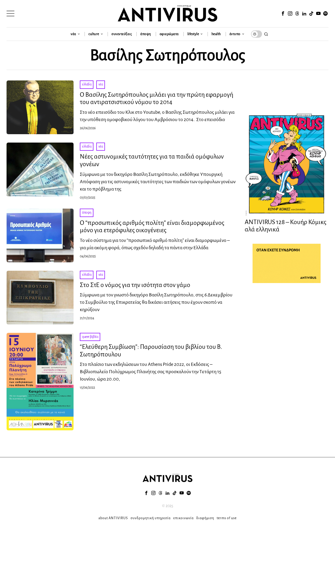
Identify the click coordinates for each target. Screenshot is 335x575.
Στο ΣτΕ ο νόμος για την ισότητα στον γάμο (135, 284)
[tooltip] (283, 13)
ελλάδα (86, 84)
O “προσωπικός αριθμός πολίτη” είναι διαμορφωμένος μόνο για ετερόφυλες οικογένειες (152, 226)
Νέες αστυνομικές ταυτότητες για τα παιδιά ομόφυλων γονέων (152, 160)
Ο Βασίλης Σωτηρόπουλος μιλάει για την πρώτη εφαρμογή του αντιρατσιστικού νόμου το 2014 (156, 98)
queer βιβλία (90, 337)
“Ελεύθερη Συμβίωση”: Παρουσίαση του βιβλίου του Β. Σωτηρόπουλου (151, 350)
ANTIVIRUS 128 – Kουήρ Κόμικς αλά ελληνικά (285, 226)
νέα (100, 84)
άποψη (86, 212)
